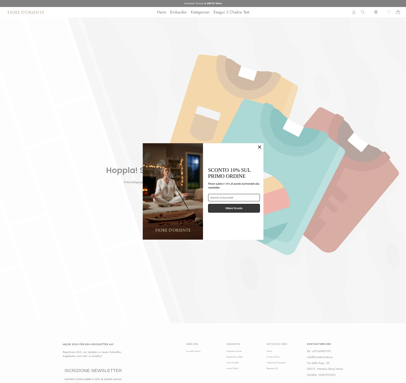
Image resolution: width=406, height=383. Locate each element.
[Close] (259, 147)
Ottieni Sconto (233, 208)
